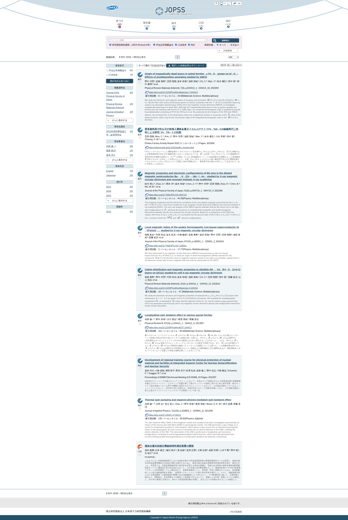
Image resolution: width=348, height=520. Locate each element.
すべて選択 (144, 65)
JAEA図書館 (236, 512)
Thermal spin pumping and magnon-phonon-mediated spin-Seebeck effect (188, 399)
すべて (119, 22)
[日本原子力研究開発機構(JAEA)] (112, 8)
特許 (228, 22)
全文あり (234, 45)
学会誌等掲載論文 (164, 45)
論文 (174, 24)
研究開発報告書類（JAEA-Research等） (132, 45)
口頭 (201, 24)
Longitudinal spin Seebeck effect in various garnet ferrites (178, 315)
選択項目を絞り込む (119, 81)
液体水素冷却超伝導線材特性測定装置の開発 (169, 446)
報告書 (146, 24)
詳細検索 (227, 50)
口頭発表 (182, 45)
